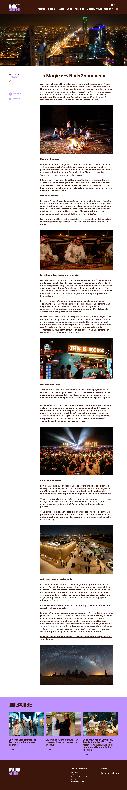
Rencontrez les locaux (46, 9)
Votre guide (79, 9)
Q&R (117, 9)
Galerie (69, 9)
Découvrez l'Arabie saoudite (79, 768)
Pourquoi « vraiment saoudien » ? (100, 9)
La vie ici (61, 9)
